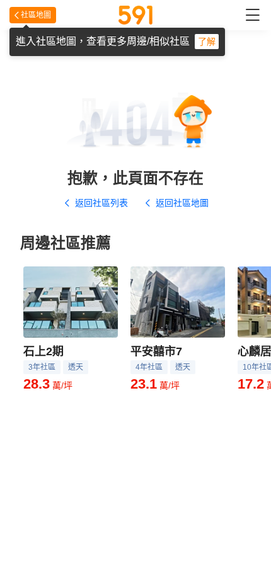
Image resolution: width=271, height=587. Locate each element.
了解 (207, 42)
